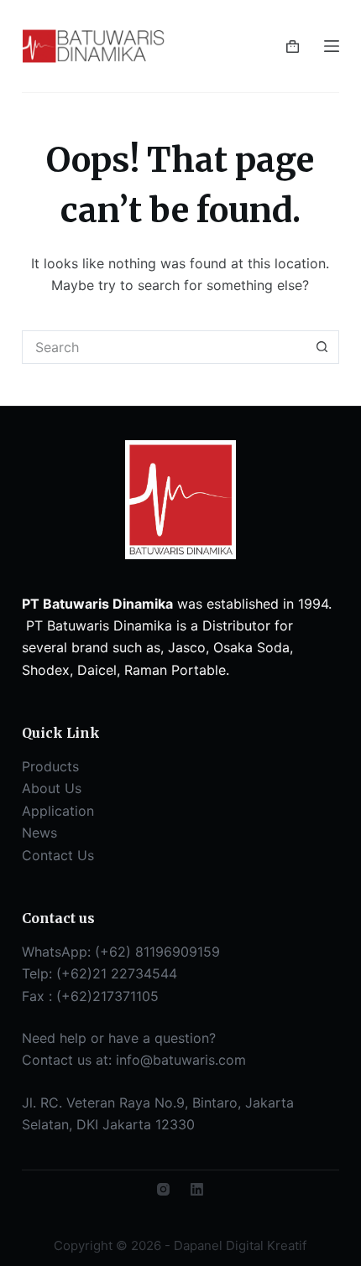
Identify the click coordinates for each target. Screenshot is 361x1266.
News (39, 832)
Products (50, 766)
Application (58, 810)
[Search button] (322, 347)
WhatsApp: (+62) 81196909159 (121, 951)
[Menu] (331, 46)
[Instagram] (163, 1189)
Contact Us (58, 855)
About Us (51, 788)
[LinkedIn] (197, 1189)
